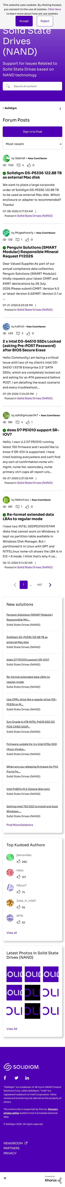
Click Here (54, 9)
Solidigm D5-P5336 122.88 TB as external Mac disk (32, 175)
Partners (12, 1148)
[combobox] (32, 86)
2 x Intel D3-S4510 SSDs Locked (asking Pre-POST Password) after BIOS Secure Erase (32, 345)
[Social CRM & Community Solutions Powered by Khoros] (53, 1179)
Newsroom (13, 1143)
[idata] (16, 875)
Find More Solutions (19, 825)
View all (11, 932)
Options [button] (60, 108)
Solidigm (11, 108)
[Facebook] (5, 1078)
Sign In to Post (32, 131)
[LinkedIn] (27, 1078)
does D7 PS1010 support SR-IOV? (31, 432)
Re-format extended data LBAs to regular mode (28, 516)
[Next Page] (49, 585)
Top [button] (5, 1178)
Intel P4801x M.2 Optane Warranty (28, 789)
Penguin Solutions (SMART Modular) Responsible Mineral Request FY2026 (30, 252)
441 (39, 585)
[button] (24, 21)
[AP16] (16, 920)
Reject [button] (45, 21)
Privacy (10, 1153)
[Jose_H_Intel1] (22, 905)
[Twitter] (16, 1078)
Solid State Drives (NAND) (35, 215)
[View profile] (6, 158)
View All (11, 1029)
